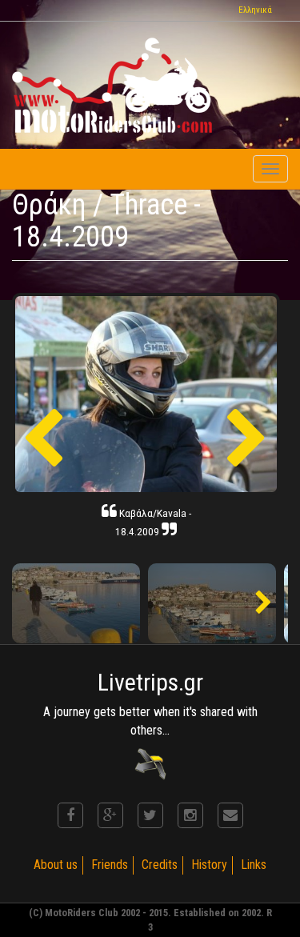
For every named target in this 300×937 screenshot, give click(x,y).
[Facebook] (70, 815)
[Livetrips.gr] (150, 763)
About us (56, 864)
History (209, 864)
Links (253, 864)
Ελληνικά (255, 10)
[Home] (112, 85)
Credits (160, 864)
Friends (109, 864)
